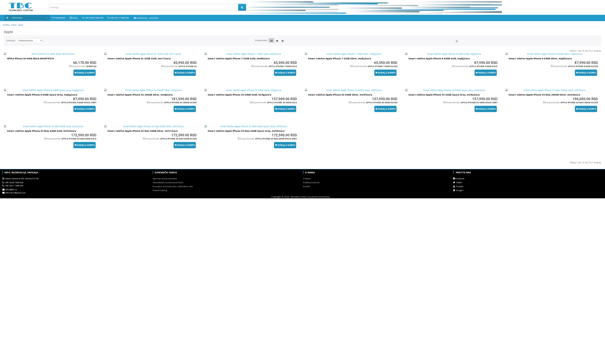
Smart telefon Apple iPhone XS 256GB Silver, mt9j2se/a (140, 94)
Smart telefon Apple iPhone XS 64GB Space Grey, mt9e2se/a (444, 94)
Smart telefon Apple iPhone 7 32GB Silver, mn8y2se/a (339, 58)
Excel (75, 17)
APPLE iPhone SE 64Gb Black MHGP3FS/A (30, 58)
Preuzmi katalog (160, 190)
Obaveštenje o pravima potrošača (168, 182)
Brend (14, 25)
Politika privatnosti (311, 182)
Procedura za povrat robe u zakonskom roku (173, 186)
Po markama (58, 17)
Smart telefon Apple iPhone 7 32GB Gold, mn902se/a (239, 58)
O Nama (306, 178)
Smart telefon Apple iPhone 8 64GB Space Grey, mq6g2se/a (42, 94)
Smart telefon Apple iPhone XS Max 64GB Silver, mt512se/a (142, 130)
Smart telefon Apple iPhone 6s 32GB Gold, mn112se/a (139, 58)
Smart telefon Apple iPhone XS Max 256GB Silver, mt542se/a (544, 94)
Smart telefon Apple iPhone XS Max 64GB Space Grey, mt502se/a (246, 130)
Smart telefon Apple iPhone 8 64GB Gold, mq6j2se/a (439, 58)
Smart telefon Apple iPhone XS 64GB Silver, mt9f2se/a (340, 94)
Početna (6, 25)
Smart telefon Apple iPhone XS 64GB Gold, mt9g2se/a (239, 94)
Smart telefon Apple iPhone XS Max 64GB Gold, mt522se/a (41, 130)
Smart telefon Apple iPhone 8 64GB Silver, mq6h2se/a (540, 58)
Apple (20, 25)
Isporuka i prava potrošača (165, 178)
